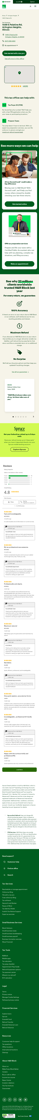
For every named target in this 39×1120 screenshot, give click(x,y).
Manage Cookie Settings (10, 997)
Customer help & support (11, 1041)
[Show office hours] (17, 45)
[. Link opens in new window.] (8, 1116)
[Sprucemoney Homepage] (32, 2)
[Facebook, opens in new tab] (10, 1100)
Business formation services (12, 939)
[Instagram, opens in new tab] (15, 1100)
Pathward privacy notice (10, 1000)
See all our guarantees (19, 372)
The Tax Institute (8, 1086)
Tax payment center (9, 972)
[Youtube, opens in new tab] (20, 1100)
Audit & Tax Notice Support (11, 911)
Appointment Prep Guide (10, 967)
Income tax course (8, 1077)
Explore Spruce (19, 449)
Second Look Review (9, 903)
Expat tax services (8, 914)
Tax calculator (7, 961)
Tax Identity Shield (8, 908)
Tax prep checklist (8, 964)
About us (5, 1066)
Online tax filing (7, 892)
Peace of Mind (7, 906)
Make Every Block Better (10, 1069)
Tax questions (7, 1044)
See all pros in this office (14, 59)
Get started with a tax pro (14, 53)
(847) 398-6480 (10, 41)
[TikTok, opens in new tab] (4, 1100)
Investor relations (8, 1083)
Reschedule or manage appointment (14, 889)
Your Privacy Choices (23, 1116)
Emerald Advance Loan (10, 1025)
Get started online (19, 204)
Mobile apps (6, 958)
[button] (30, 6)
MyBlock (5, 955)
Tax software (6, 900)
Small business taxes (9, 931)
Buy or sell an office (9, 1074)
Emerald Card (7, 1019)
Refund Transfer (7, 1022)
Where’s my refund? (9, 975)
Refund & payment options (11, 969)
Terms (4, 991)
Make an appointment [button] (19, 264)
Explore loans (6, 1014)
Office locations (7, 1047)
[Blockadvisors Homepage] (19, 2)
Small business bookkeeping (12, 933)
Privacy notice (7, 994)
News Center (6, 1080)
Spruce (4, 1016)
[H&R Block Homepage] (6, 2)
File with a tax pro (8, 895)
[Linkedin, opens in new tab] (25, 1100)
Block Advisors (7, 928)
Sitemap (5, 1052)
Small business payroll (10, 936)
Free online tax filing (9, 897)
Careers (5, 1072)
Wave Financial (7, 942)
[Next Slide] (33, 416)
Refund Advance (8, 1027)
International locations (10, 1050)
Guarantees (6, 1088)
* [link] (28, 114)
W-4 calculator (7, 978)
